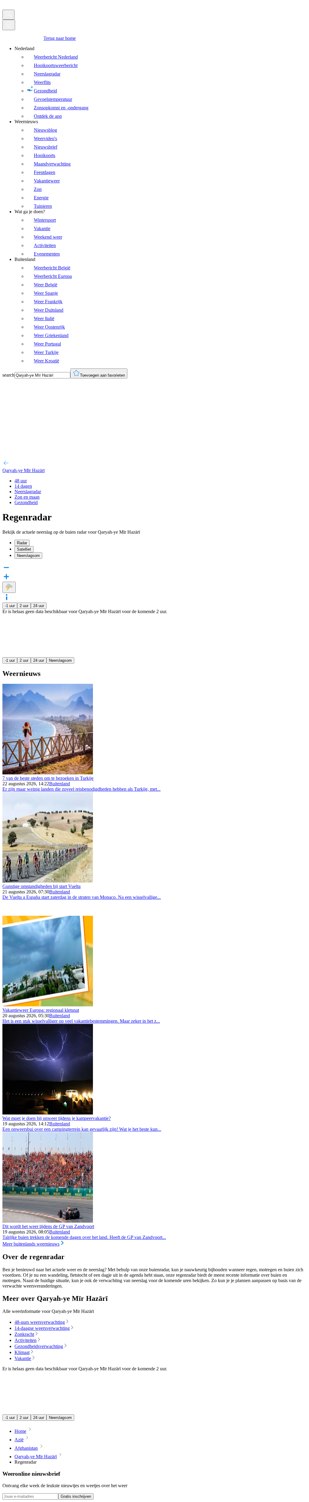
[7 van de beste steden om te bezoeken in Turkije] (47, 772)
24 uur (38, 605)
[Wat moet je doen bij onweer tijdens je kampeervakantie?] (47, 1112)
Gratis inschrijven (76, 1496)
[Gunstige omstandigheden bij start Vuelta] (47, 880)
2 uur (24, 605)
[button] (154, 598)
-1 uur (10, 605)
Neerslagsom (60, 660)
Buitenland (59, 783)
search (8, 375)
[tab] (160, 543)
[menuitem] (160, 82)
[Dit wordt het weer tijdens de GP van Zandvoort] (47, 1221)
